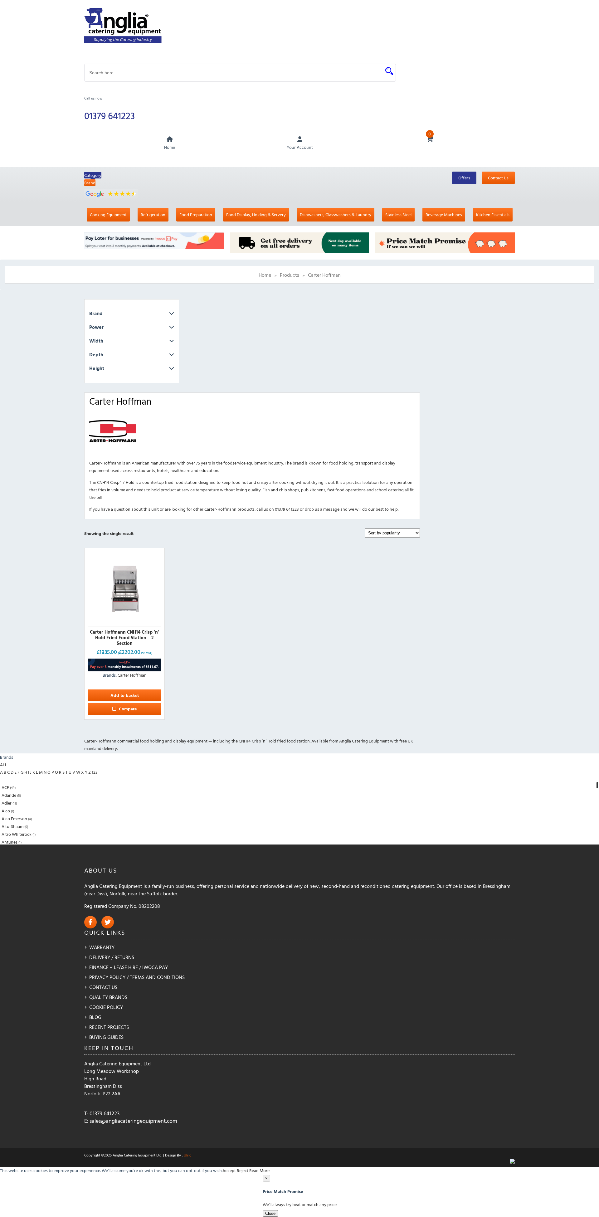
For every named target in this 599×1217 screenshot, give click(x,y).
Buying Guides (106, 1037)
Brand (89, 182)
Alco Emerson (14, 818)
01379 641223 (109, 116)
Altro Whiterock (17, 834)
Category (92, 175)
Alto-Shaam (12, 826)
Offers (464, 177)
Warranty (101, 947)
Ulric (187, 1155)
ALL (3, 764)
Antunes (9, 842)
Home (265, 275)
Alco (6, 810)
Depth (96, 354)
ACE (5, 787)
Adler (7, 803)
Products (289, 275)
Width (96, 340)
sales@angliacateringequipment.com (133, 1121)
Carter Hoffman (132, 675)
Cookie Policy (106, 1007)
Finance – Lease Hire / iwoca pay (128, 967)
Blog (95, 1017)
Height (96, 368)
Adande (9, 795)
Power (96, 327)
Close (270, 1213)
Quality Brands (108, 997)
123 (95, 772)
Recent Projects (109, 1027)
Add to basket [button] (124, 695)
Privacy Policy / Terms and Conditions (137, 977)
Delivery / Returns (111, 957)
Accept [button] (229, 1170)
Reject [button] (242, 1170)
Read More (259, 1170)
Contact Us (498, 177)
